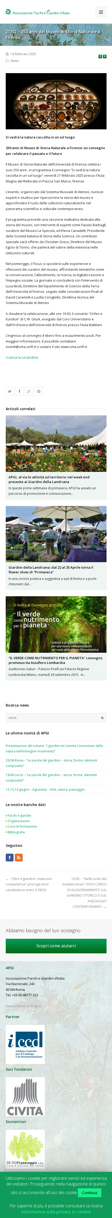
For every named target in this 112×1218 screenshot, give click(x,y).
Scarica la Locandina (22, 357)
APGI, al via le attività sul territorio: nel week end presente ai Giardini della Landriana (49, 479)
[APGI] (38, 12)
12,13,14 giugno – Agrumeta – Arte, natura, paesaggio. (45, 789)
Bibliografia (16, 832)
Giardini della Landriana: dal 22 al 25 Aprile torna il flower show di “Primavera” (51, 569)
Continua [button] (89, 1192)
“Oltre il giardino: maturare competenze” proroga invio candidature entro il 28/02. (29, 884)
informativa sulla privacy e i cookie (56, 1212)
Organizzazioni (19, 821)
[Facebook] (10, 857)
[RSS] (19, 857)
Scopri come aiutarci (56, 946)
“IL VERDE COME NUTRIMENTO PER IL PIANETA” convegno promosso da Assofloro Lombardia (55, 660)
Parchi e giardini (19, 815)
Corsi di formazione (22, 826)
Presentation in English (24, 1006)
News (15, 61)
